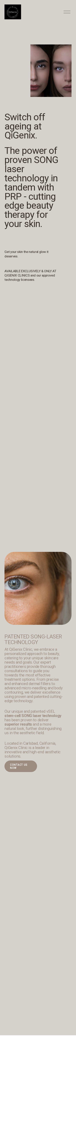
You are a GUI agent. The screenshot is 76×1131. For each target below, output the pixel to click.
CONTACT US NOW (18, 766)
